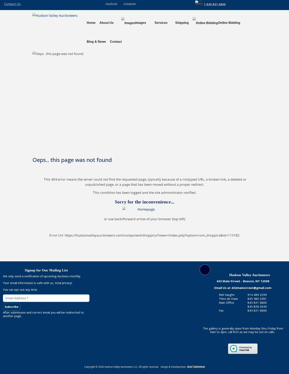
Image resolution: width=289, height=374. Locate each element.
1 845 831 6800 (215, 4)
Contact (116, 41)
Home (91, 22)
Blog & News (96, 41)
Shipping (182, 22)
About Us (106, 22)
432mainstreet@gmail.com (251, 288)
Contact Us (12, 4)
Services (161, 22)
